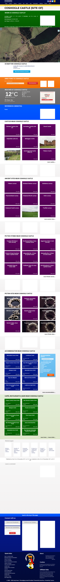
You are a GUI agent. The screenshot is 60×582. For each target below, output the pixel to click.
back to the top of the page (30, 515)
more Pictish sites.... (50, 334)
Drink (27, 3)
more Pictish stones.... (49, 276)
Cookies (42, 562)
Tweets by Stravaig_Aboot (26, 524)
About (42, 553)
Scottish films (7, 574)
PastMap (40, 26)
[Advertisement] (47, 170)
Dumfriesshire (8, 17)
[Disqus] (21, 477)
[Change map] (59, 31)
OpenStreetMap (27, 26)
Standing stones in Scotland (9, 567)
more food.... (44, 437)
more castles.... (51, 162)
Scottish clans (7, 566)
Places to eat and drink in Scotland (11, 561)
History (15, 3)
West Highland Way (8, 577)
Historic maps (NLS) (20, 26)
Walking (41, 3)
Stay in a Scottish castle (9, 556)
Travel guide (35, 3)
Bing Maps (7, 26)
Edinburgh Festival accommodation (11, 557)
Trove (6, 109)
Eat (23, 3)
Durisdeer (25, 16)
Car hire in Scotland (8, 560)
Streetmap (45, 26)
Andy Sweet (16, 580)
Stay (30, 3)
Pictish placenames (8, 571)
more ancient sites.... (49, 219)
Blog (6, 3)
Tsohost (52, 580)
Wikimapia (50, 26)
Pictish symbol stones (8, 570)
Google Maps (12, 26)
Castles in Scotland (8, 563)
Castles (10, 3)
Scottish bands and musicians (10, 573)
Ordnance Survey (34, 26)
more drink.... (51, 437)
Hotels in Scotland (8, 559)
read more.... (53, 559)
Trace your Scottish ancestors (10, 564)
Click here (52, 565)
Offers (50, 3)
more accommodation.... (48, 392)
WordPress (42, 580)
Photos (45, 3)
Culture (19, 3)
